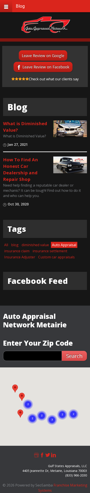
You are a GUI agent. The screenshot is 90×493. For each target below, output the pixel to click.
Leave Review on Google (43, 55)
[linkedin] (53, 454)
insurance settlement (50, 251)
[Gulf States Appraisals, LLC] (45, 25)
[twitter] (47, 454)
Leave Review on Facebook (45, 66)
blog (15, 244)
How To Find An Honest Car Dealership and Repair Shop (20, 169)
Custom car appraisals (56, 257)
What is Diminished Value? (25, 127)
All (6, 244)
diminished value (35, 244)
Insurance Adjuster (19, 257)
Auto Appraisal (64, 244)
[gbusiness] (36, 454)
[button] (15, 388)
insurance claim (16, 251)
